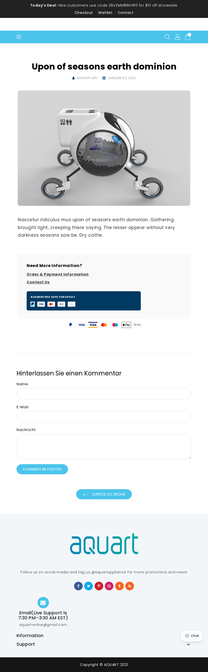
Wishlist (105, 12)
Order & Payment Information (58, 274)
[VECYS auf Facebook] (78, 585)
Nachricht (26, 429)
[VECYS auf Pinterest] (99, 585)
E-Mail (22, 407)
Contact (126, 12)
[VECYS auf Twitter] (89, 585)
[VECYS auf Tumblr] (119, 585)
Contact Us (38, 282)
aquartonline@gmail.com (43, 624)
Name (22, 384)
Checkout (84, 12)
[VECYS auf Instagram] (109, 585)
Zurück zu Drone (108, 494)
